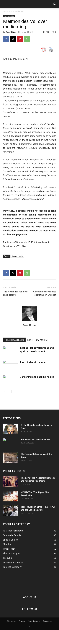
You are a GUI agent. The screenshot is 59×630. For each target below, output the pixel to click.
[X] (13, 39)
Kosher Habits (17, 11)
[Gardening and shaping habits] (10, 380)
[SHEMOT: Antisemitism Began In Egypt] (10, 429)
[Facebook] (6, 39)
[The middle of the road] (10, 366)
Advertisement (34, 621)
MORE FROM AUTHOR (37, 340)
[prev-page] (5, 391)
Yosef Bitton (11, 32)
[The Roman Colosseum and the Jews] (10, 458)
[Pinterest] (20, 39)
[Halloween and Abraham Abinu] (10, 443)
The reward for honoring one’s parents (15, 293)
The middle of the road (33, 362)
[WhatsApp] (27, 39)
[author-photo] (29, 320)
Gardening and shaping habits (37, 376)
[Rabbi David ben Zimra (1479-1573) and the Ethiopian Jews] (10, 510)
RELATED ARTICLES (14, 340)
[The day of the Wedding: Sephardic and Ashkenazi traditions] (10, 481)
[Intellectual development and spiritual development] (10, 351)
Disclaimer (11, 621)
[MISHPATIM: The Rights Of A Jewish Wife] (10, 496)
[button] (5, 4)
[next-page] (10, 391)
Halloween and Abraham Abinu (36, 439)
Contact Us (47, 621)
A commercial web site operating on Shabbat (44, 293)
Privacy (22, 621)
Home (5, 11)
